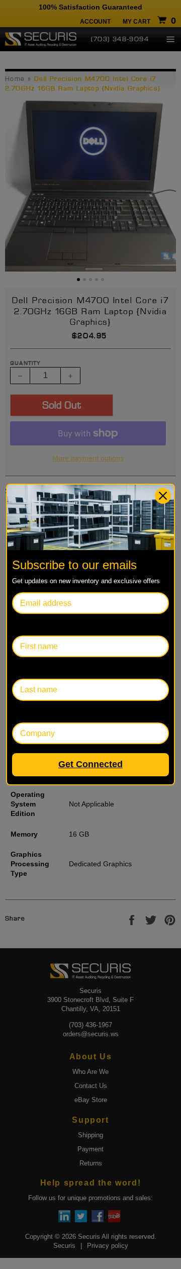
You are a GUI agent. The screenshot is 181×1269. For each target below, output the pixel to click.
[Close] (163, 496)
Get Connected (90, 764)
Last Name (31, 668)
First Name (31, 624)
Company (29, 711)
